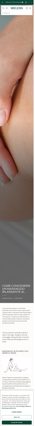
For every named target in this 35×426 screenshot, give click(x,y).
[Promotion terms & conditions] (25, 2)
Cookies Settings (17, 412)
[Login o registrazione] (7, 8)
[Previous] (28, 2)
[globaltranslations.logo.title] (17, 8)
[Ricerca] (3, 8)
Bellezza (7, 13)
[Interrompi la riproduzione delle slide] (2, 2)
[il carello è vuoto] (27, 8)
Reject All (17, 417)
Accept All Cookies (16, 422)
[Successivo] (31, 2)
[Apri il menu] (30, 8)
